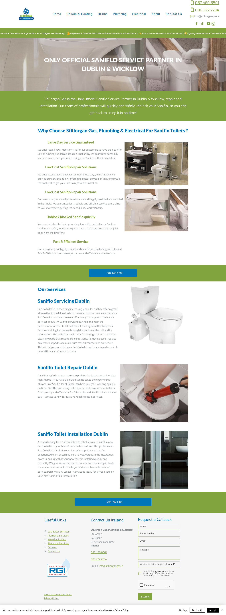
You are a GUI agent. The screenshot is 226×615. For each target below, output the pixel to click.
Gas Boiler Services (58, 531)
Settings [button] (183, 610)
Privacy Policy (121, 610)
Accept (212, 610)
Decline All (197, 610)
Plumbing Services (58, 535)
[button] (79, 14)
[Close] (222, 610)
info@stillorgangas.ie (207, 16)
